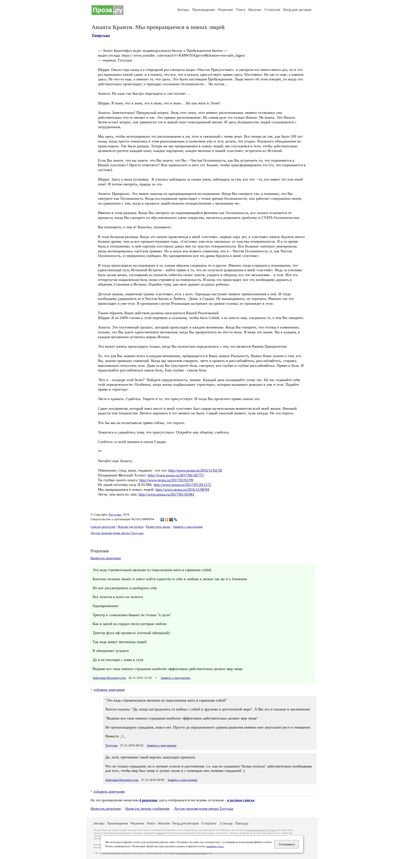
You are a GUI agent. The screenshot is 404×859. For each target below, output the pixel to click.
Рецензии (225, 10)
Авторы (183, 10)
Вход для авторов (297, 10)
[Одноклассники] (167, 519)
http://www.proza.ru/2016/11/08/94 (182, 489)
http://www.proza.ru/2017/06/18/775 (176, 475)
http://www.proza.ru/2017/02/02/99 (166, 480)
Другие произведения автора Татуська (117, 533)
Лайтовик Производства (109, 677)
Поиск (240, 10)
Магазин (254, 10)
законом (161, 833)
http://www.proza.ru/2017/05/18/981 (166, 494)
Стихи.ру (226, 823)
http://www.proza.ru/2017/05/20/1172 (182, 485)
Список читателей (102, 526)
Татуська (101, 35)
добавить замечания (109, 690)
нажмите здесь (215, 846)
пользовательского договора (261, 830)
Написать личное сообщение (147, 809)
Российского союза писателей (191, 853)
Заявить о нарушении (188, 526)
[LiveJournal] (175, 519)
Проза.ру (241, 823)
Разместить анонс (158, 526)
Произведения (203, 10)
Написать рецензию (105, 558)
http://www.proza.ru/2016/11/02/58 (195, 470)
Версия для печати (131, 526)
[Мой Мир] (171, 519)
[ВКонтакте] (162, 519)
